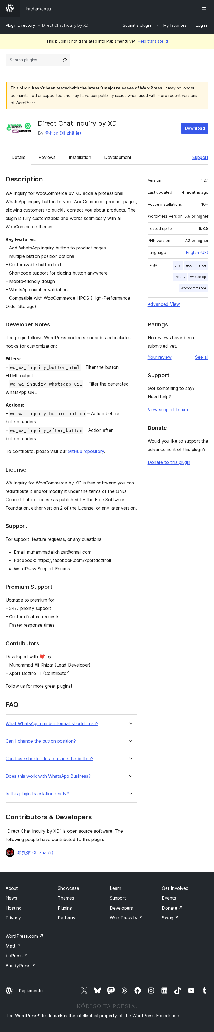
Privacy (13, 917)
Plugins (65, 908)
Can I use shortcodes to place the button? (49, 758)
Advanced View (164, 304)
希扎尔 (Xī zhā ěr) (63, 133)
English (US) (197, 252)
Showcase (68, 888)
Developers (121, 908)
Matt (13, 946)
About (12, 888)
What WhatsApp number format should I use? (52, 723)
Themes (66, 898)
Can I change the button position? (41, 741)
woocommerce (193, 288)
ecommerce (196, 265)
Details (18, 157)
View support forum (168, 409)
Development (118, 157)
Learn (115, 888)
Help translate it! (153, 41)
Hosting (13, 908)
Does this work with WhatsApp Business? (48, 776)
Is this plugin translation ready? (37, 793)
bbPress (17, 955)
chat (177, 265)
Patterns (66, 917)
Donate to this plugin (169, 462)
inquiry (180, 277)
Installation (80, 157)
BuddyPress (21, 965)
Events (169, 898)
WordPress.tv (126, 917)
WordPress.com (24, 936)
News (11, 898)
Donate (172, 908)
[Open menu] (205, 8)
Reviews (47, 157)
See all (201, 357)
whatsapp (198, 277)
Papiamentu (31, 991)
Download (195, 128)
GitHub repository (86, 451)
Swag (170, 917)
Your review (160, 357)
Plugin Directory (20, 25)
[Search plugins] (64, 60)
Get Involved (175, 888)
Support (200, 157)
